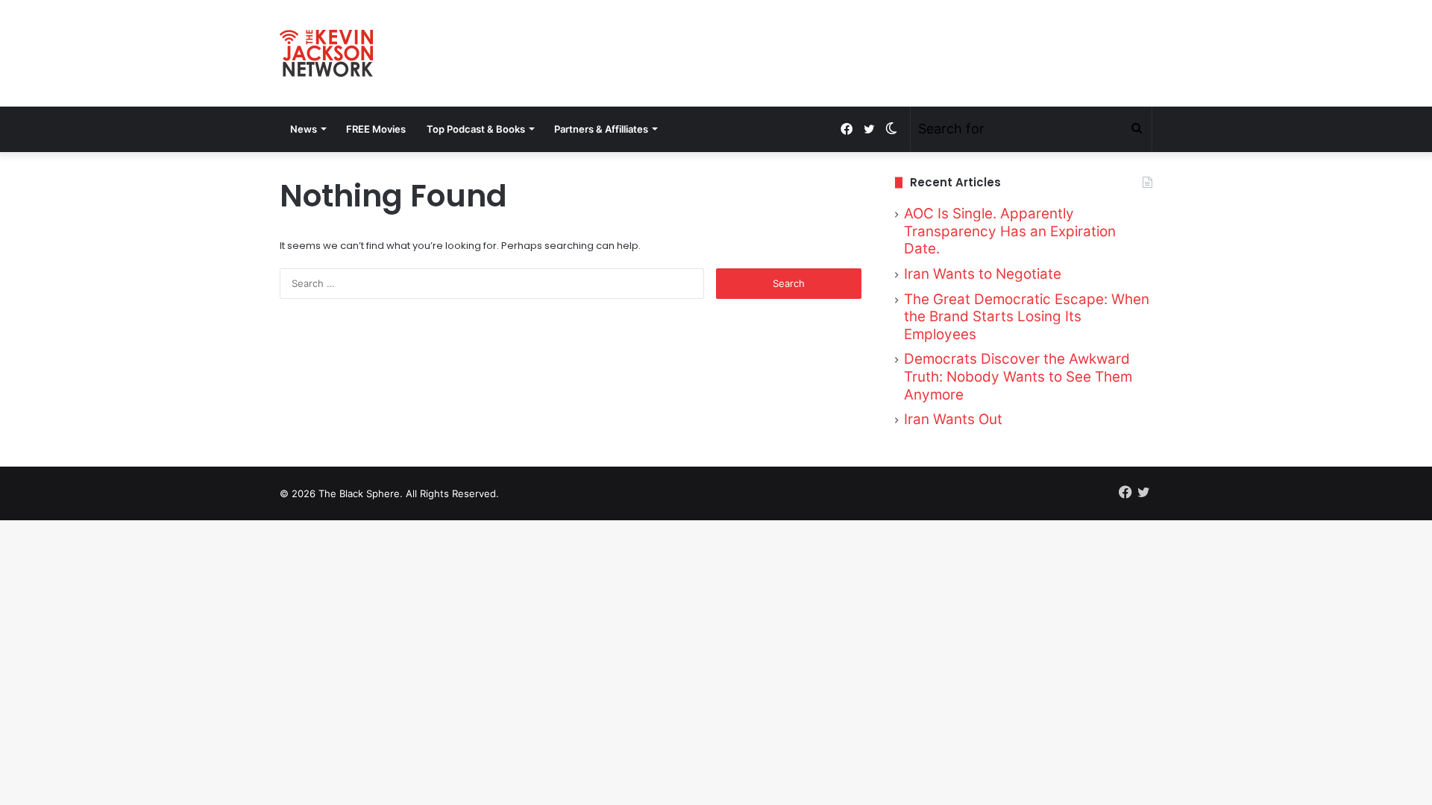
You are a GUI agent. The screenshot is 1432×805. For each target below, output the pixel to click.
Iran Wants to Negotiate (982, 273)
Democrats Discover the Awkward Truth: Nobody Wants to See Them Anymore (1018, 376)
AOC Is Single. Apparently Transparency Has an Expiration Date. (1010, 231)
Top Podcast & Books (476, 129)
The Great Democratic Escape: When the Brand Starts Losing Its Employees (1026, 317)
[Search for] (1137, 129)
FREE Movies (376, 129)
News (303, 129)
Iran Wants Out (953, 419)
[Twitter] (869, 129)
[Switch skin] (891, 129)
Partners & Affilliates (601, 129)
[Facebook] (846, 129)
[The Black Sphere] (326, 53)
